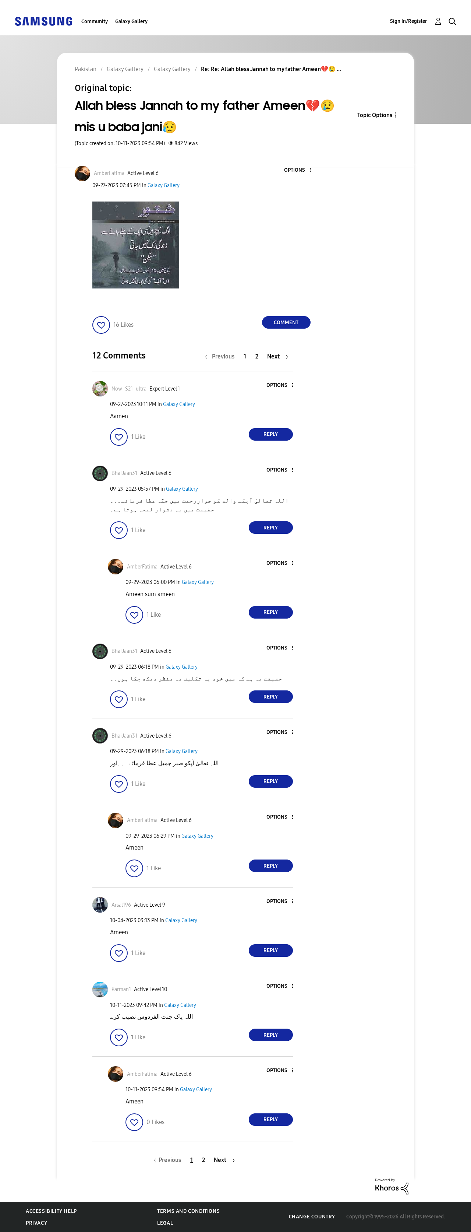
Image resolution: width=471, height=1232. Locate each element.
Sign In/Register (408, 21)
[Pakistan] (43, 20)
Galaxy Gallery (131, 21)
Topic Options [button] (374, 115)
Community (94, 21)
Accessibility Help (51, 1211)
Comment (286, 322)
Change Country (312, 1217)
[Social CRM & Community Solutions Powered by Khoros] (391, 1186)
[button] (298, 170)
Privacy (36, 1223)
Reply (270, 434)
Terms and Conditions (188, 1211)
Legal (165, 1223)
